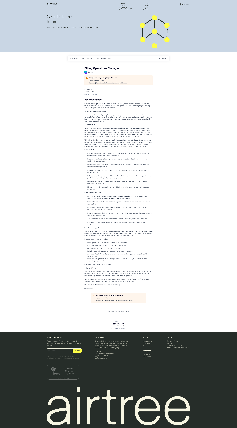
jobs (74, 58)
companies (87, 58)
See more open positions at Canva (118, 311)
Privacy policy (114, 328)
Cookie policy (123, 328)
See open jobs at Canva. (96, 80)
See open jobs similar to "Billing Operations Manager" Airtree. (108, 83)
